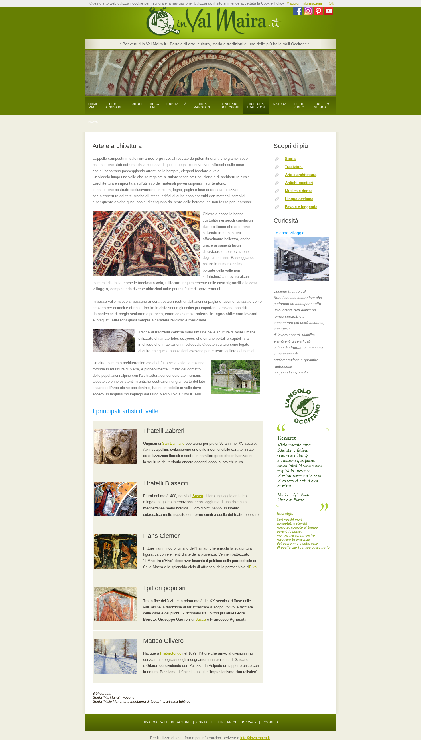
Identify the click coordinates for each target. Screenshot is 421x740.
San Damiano (173, 443)
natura (279, 104)
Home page (93, 105)
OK (331, 3)
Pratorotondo (170, 653)
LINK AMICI (227, 722)
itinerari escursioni (229, 105)
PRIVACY (249, 722)
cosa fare (154, 105)
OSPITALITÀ (176, 104)
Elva (253, 567)
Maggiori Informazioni (304, 3)
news (93, 121)
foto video (299, 105)
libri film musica (321, 105)
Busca (197, 496)
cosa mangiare (202, 105)
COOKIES (270, 722)
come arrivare (113, 105)
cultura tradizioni (256, 105)
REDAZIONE (180, 722)
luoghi (136, 104)
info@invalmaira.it (255, 738)
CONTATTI (204, 722)
